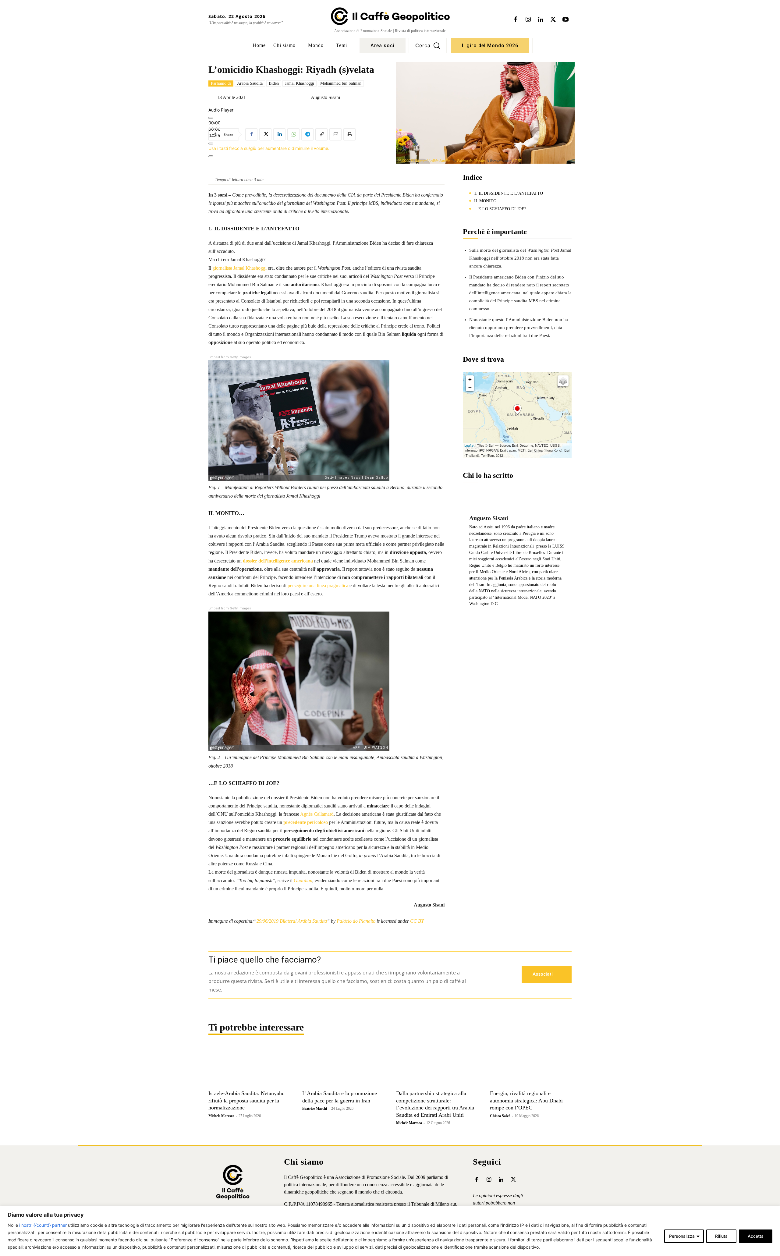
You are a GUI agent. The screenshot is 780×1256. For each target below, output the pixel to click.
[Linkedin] (540, 20)
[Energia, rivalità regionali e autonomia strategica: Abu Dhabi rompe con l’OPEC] (531, 1066)
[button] (427, 45)
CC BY (517, 161)
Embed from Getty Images (229, 357)
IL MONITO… (487, 201)
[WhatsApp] (293, 134)
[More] (210, 156)
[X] (553, 20)
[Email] (335, 134)
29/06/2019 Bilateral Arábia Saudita (424, 161)
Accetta (756, 1236)
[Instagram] (528, 20)
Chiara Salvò (500, 1116)
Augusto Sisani (325, 97)
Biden (274, 83)
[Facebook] (515, 20)
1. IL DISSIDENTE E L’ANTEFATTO (508, 193)
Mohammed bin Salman (340, 83)
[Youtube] (565, 20)
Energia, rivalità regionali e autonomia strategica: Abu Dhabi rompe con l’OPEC (526, 1100)
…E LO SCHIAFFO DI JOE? (500, 209)
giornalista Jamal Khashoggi (239, 268)
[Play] (210, 118)
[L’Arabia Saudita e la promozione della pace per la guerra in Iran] (343, 1066)
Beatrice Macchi (314, 1108)
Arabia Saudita (250, 83)
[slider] (268, 148)
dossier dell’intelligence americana (278, 560)
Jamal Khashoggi (299, 83)
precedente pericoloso (305, 822)
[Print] (349, 134)
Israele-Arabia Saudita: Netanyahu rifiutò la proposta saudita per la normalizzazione (246, 1100)
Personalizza (682, 1236)
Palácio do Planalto (471, 161)
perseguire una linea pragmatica (318, 585)
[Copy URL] (321, 134)
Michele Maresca (221, 1116)
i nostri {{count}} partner (43, 1225)
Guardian (303, 880)
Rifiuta (721, 1236)
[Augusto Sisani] (306, 97)
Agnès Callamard (317, 814)
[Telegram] (307, 134)
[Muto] (210, 143)
